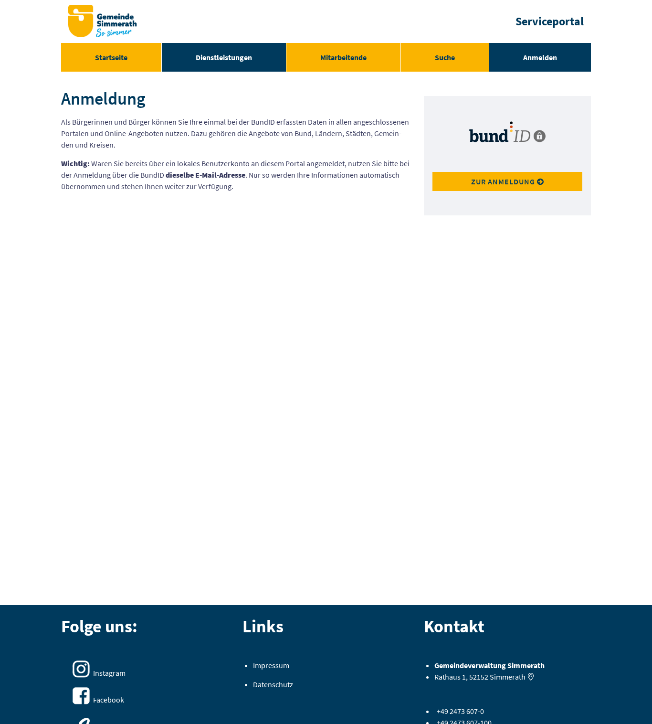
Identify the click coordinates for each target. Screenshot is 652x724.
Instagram (109, 673)
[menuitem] (111, 57)
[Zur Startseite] (102, 21)
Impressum (271, 665)
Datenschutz (273, 684)
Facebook (108, 699)
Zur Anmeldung (504, 181)
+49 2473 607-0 (460, 711)
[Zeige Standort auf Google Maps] (531, 676)
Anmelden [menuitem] (540, 57)
